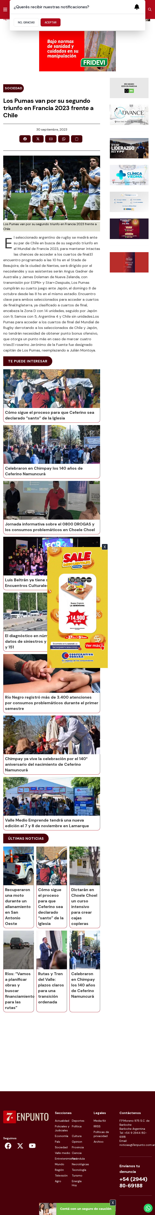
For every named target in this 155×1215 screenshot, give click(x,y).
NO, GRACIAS (26, 22)
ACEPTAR (51, 22)
